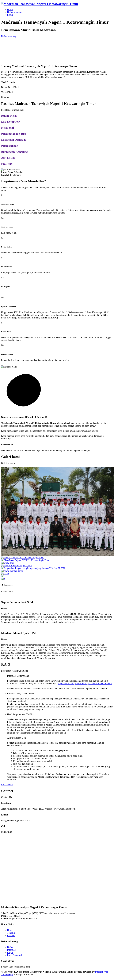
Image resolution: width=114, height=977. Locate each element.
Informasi (11, 950)
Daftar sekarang (14, 12)
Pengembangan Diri (13, 133)
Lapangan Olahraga (13, 139)
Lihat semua (7, 784)
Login (10, 14)
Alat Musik (8, 157)
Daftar (10, 947)
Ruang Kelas (9, 115)
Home (10, 9)
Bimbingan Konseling (14, 151)
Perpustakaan (9, 145)
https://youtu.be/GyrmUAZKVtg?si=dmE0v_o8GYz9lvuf (85, 683)
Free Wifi (6, 163)
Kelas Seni (7, 127)
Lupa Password (14, 955)
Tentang (11, 933)
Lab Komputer (10, 121)
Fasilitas (11, 935)
